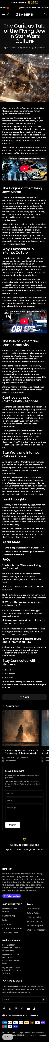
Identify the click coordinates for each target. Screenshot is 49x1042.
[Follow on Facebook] (4, 1008)
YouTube (9, 677)
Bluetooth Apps (9, 916)
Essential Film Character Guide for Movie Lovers (11, 948)
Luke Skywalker (11, 285)
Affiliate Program (35, 925)
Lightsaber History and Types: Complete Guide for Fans (11, 959)
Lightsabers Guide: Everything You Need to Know (11, 970)
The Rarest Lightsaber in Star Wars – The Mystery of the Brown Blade (20, 752)
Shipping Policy (34, 917)
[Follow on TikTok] (34, 1008)
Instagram (10, 673)
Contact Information (12, 928)
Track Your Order (10, 932)
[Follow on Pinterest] (22, 1008)
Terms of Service (34, 784)
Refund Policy (33, 913)
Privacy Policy (19, 784)
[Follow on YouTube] (28, 1008)
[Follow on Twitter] (10, 1008)
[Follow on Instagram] (16, 1008)
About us (6, 924)
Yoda (31, 282)
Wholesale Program (36, 930)
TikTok (8, 670)
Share (26, 697)
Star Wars (8, 129)
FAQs (4, 920)
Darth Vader (40, 282)
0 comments (40, 48)
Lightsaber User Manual (9, 910)
